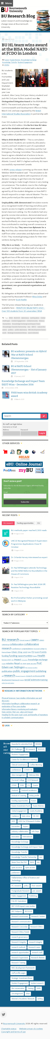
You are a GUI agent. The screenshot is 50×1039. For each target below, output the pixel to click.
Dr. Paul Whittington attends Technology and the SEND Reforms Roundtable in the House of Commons (29, 571)
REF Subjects (17, 911)
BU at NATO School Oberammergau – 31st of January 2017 (29, 369)
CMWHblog (5, 644)
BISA (11, 318)
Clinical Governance (19, 765)
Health (41, 655)
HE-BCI (36, 816)
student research (37, 983)
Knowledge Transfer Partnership (14, 327)
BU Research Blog (18, 16)
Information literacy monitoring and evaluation (19, 709)
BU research (10, 640)
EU (33, 652)
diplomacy (25, 318)
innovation (25, 660)
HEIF (13, 821)
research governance (20, 937)
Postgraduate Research (21, 891)
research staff (37, 953)
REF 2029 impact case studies (23, 906)
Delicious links (34, 775)
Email (6, 492)
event (37, 652)
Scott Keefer (21, 300)
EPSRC (14, 785)
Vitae (28, 994)
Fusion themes (15, 60)
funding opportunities (20, 655)
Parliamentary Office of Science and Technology (25, 879)
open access (31, 664)
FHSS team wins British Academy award (29, 394)
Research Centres (38, 917)
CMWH (41, 640)
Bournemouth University (15, 11)
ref (3, 676)
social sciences (32, 679)
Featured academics (29, 790)
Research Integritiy (19, 942)
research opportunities (20, 953)
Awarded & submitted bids (22, 744)
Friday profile (34, 796)
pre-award (37, 891)
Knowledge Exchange (29, 60)
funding (5, 656)
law (29, 327)
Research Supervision (20, 958)
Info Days (35, 832)
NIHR (24, 663)
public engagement (24, 671)
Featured (15, 790)
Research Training (18, 963)
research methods (18, 947)
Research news (34, 947)
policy (26, 886)
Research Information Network (23, 691)
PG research (16, 886)
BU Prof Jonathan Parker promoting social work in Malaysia (29, 599)
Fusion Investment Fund (21, 806)
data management (19, 775)
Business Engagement (20, 755)
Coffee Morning (36, 765)
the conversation (18, 988)
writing (40, 999)
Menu (8, 3)
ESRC (29, 652)
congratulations (27, 649)
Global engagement (18, 321)
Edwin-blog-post (19, 652)
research (9, 675)
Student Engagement (25, 62)
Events (43, 652)
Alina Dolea (37, 297)
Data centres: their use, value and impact (17, 712)
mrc (40, 857)
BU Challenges (17, 749)
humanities (7, 324)
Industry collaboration (20, 832)
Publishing (33, 896)
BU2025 (17, 318)
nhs (21, 663)
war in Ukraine (33, 333)
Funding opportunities (20, 801)
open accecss (17, 868)
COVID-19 (28, 770)
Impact (25, 826)
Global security (32, 321)
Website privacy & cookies (31, 1029)
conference (16, 649)
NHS (32, 862)
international (27, 837)
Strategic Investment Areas (17, 333)
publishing (41, 671)
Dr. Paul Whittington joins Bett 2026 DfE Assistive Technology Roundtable (28, 586)
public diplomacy (21, 330)
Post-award (36, 886)
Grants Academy (36, 811)
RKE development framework (23, 968)
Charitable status (8, 1029)
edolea (6, 65)
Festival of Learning (19, 796)
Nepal (17, 663)
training (44, 680)
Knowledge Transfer (9, 62)
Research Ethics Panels (20, 932)
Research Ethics (36, 927)
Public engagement (19, 896)
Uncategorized (17, 994)
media (3, 663)
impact (17, 659)
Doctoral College (39, 649)
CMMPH (35, 640)
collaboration (17, 644)
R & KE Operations (19, 901)
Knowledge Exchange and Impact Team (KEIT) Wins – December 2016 (23, 383)
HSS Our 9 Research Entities (29, 821)
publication (7, 671)
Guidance (15, 816)
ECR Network (32, 780)
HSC (12, 660)
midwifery (10, 664)
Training (30, 988)
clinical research (25, 640)
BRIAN (38, 744)
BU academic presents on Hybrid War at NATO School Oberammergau (29, 355)
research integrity (35, 942)
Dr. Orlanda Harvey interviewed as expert (29, 557)
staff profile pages (18, 973)
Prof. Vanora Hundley (31, 667)
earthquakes (34, 318)
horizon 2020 (6, 660)
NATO (34, 327)
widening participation (8, 683)
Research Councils (20, 676)
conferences (16, 770)
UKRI (7, 725)
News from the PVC (19, 862)
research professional (34, 676)
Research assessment (20, 917)
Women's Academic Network (23, 999)
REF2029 (28, 911)
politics (10, 330)
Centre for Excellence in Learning (24, 760)
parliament (16, 873)
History (41, 321)
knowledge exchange (38, 659)
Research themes (38, 958)
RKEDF (22, 680)
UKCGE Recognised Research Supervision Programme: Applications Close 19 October (29, 544)
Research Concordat (19, 927)
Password (24, 430)
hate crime (26, 816)
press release (16, 170)
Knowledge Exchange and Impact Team (26, 324)
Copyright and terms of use (13, 1032)
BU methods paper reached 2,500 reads (29, 530)
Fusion (6, 60)
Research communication (21, 922)
